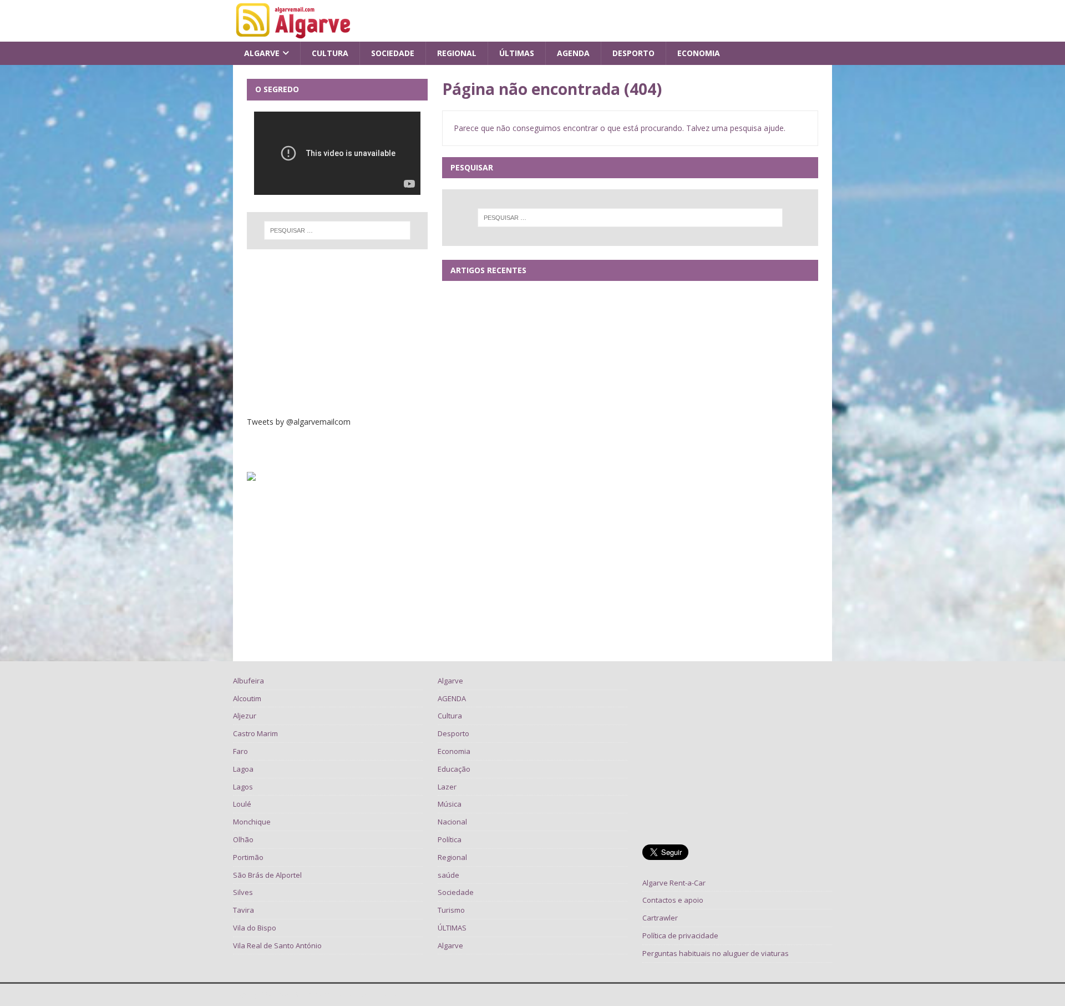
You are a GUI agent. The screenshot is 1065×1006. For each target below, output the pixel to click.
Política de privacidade (680, 935)
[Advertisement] (337, 332)
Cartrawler (660, 918)
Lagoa (243, 769)
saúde (448, 875)
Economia (698, 53)
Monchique (252, 822)
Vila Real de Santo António (277, 945)
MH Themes (383, 994)
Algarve (262, 53)
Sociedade (392, 53)
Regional (456, 53)
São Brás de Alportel (267, 875)
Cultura (330, 53)
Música (450, 804)
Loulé (242, 804)
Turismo (451, 910)
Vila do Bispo (254, 928)
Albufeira (248, 681)
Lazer (447, 787)
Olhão (243, 839)
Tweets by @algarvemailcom (299, 421)
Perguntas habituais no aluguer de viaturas (715, 953)
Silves (243, 892)
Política (450, 839)
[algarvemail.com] (295, 35)
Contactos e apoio (672, 900)
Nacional (452, 822)
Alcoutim (247, 698)
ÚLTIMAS (516, 53)
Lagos (243, 787)
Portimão (248, 857)
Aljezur (244, 716)
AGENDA (573, 53)
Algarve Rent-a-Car (674, 883)
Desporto (633, 53)
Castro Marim (255, 733)
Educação (454, 769)
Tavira (243, 910)
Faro (240, 751)
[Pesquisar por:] (630, 217)
